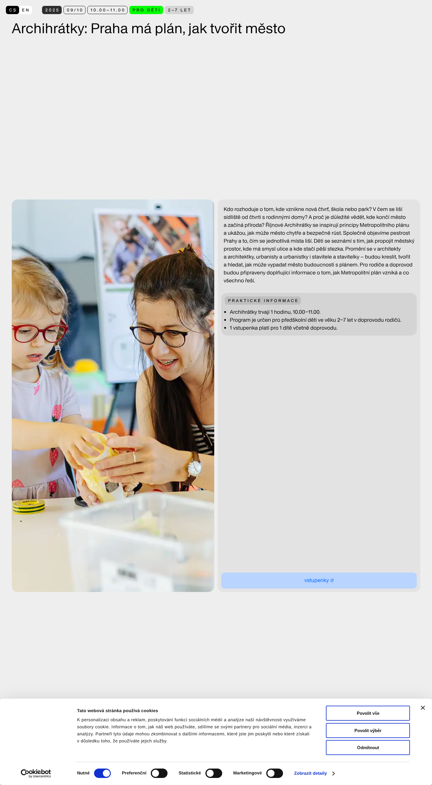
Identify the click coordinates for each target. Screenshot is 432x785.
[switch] (159, 773)
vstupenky (316, 580)
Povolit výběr (367, 730)
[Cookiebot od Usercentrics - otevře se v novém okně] (38, 773)
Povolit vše (368, 713)
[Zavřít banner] (423, 708)
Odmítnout (368, 747)
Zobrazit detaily (310, 773)
